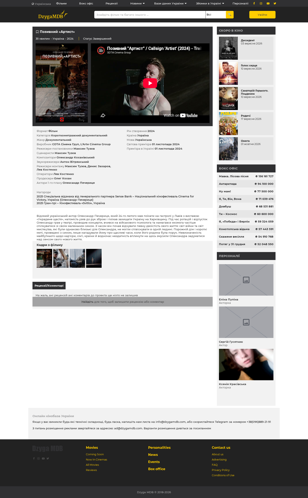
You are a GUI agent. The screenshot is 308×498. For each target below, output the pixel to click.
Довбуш (225, 206)
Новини (136, 3)
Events (154, 462)
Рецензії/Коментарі (49, 285)
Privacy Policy (221, 470)
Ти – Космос (228, 214)
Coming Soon (95, 454)
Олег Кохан (62, 178)
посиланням (202, 428)
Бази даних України (169, 3)
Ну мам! (225, 191)
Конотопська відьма (234, 229)
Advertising (219, 459)
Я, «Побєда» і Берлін (234, 221)
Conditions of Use (223, 475)
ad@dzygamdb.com (128, 428)
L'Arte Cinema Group (95, 144)
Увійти (262, 14)
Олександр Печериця (79, 182)
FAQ (214, 464)
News (153, 455)
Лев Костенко (47, 169)
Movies (92, 448)
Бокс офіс (86, 3)
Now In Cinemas (96, 459)
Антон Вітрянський (74, 161)
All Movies (92, 464)
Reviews (91, 470)
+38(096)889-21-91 (259, 421)
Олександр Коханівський (75, 157)
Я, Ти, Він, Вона (230, 198)
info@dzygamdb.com (170, 421)
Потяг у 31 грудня (232, 244)
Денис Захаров (99, 166)
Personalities (159, 448)
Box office (156, 469)
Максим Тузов (84, 148)
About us (217, 454)
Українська (43, 3)
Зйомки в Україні (208, 3)
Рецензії (112, 3)
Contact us (221, 448)
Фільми (61, 3)
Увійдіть (87, 301)
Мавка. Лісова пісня (233, 176)
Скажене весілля (231, 236)
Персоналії (240, 3)
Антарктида (228, 183)
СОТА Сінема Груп (65, 144)
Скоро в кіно (231, 30)
